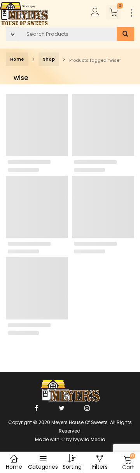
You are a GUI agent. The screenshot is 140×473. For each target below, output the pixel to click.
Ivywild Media (89, 439)
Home (17, 59)
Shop (49, 59)
